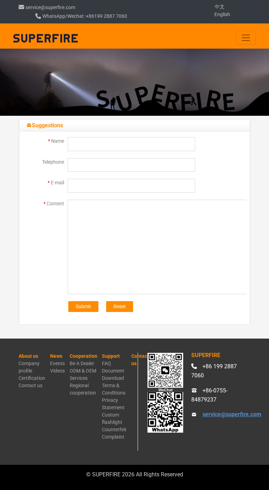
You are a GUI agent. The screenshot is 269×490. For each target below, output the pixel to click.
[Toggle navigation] (246, 38)
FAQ (106, 363)
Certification (32, 378)
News (56, 356)
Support (111, 356)
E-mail (56, 182)
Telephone (53, 162)
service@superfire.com (50, 7)
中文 (220, 6)
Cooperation (83, 356)
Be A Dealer (82, 363)
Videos (57, 371)
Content (53, 203)
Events (57, 363)
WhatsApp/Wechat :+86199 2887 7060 (84, 16)
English (222, 14)
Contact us (30, 385)
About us (28, 356)
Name (56, 141)
